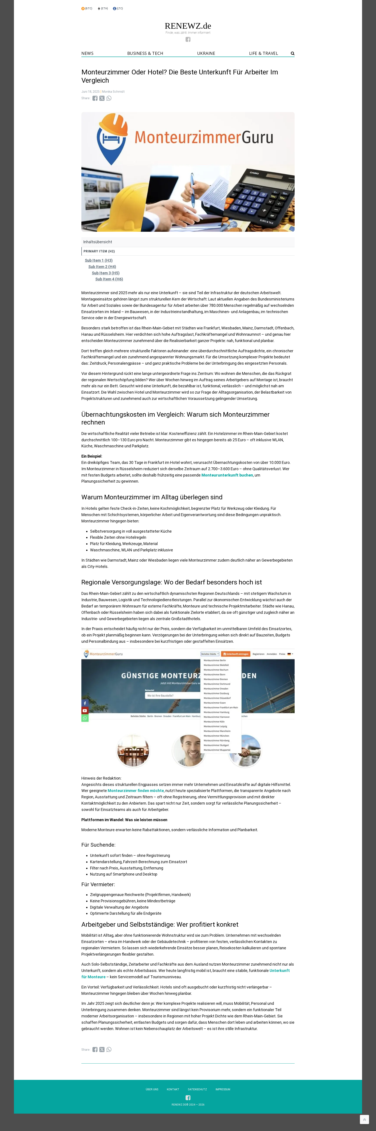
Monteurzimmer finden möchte (136, 790)
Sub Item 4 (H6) (109, 279)
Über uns (152, 1089)
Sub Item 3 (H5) (106, 273)
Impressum (223, 1089)
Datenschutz (197, 1089)
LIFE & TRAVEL (263, 53)
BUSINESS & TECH (145, 53)
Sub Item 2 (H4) (102, 266)
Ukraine (206, 53)
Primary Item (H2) (99, 251)
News (87, 53)
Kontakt (173, 1089)
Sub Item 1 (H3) (99, 260)
